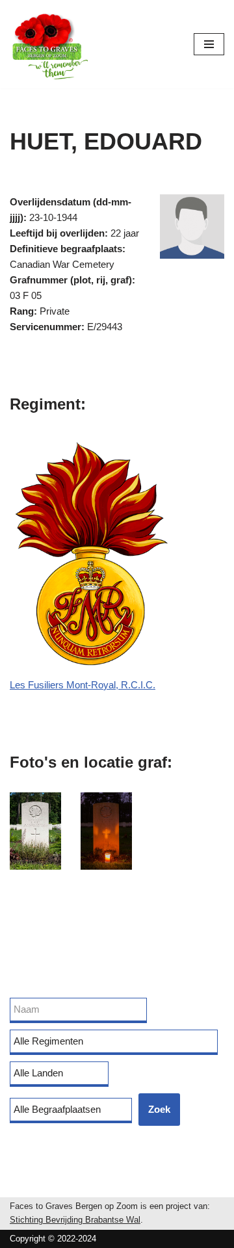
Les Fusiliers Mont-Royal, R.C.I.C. (82, 684)
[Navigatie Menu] (209, 44)
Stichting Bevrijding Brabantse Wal (75, 1220)
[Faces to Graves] (49, 44)
